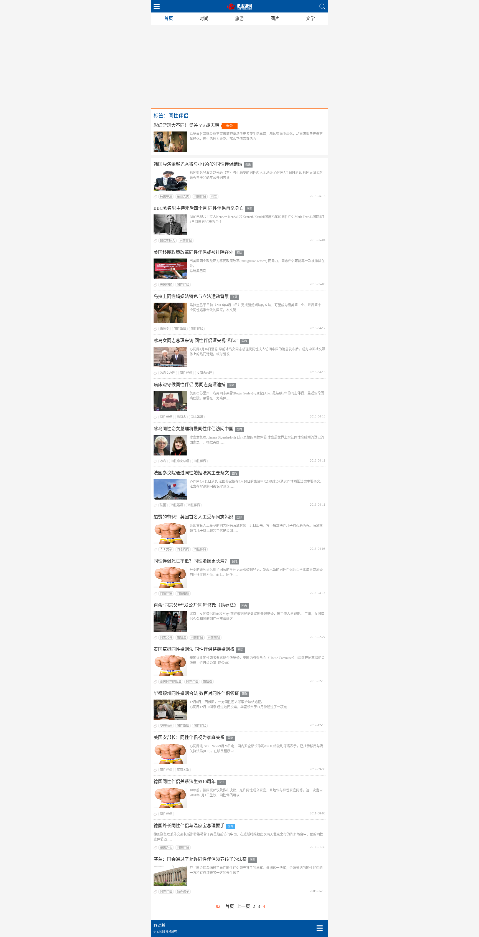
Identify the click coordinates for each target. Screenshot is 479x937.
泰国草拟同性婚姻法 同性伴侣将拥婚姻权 (194, 649)
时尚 (204, 18)
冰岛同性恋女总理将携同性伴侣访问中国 (193, 428)
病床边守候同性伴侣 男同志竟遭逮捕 (190, 384)
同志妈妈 (183, 549)
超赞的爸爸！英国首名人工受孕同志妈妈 (193, 517)
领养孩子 (183, 891)
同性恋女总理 (180, 461)
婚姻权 (207, 681)
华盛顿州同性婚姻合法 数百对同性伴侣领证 (196, 693)
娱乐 (248, 164)
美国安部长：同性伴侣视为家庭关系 (189, 737)
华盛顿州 (166, 725)
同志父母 (166, 637)
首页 (168, 18)
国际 (249, 208)
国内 (244, 341)
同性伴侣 (200, 196)
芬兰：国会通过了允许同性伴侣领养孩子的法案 (200, 859)
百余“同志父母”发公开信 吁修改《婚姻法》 (196, 605)
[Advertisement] (239, 67)
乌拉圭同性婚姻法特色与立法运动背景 (191, 296)
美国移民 (166, 284)
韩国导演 (166, 196)
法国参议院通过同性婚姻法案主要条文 (191, 472)
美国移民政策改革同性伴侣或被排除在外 (193, 252)
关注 (235, 296)
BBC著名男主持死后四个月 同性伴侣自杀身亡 (199, 208)
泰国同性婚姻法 (170, 681)
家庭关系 (183, 769)
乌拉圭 (164, 328)
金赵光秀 (183, 196)
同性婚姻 (180, 328)
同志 (214, 196)
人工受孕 (166, 549)
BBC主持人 (167, 240)
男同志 (181, 417)
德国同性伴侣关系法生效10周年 (185, 781)
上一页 (243, 906)
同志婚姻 (197, 417)
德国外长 (166, 847)
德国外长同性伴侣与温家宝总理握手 (189, 825)
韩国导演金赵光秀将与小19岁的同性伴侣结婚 (198, 164)
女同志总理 (204, 372)
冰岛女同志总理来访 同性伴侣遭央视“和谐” (196, 340)
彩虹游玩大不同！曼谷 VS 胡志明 (186, 125)
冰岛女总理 (167, 372)
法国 (163, 505)
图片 (275, 18)
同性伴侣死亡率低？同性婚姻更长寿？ (191, 561)
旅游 (239, 18)
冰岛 (163, 461)
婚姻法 (181, 637)
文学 (310, 18)
